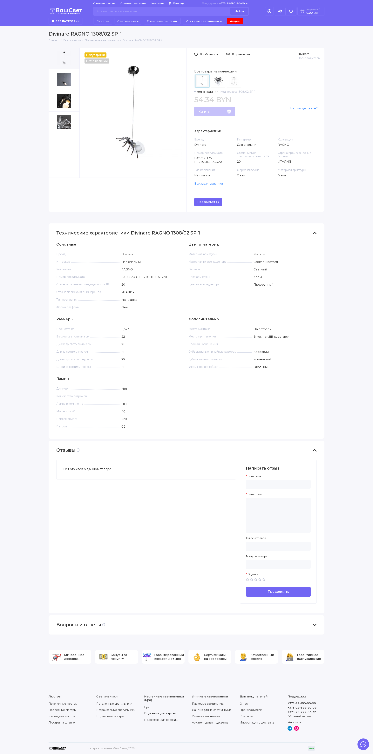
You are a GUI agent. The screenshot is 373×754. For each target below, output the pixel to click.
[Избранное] (291, 11)
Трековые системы (162, 21)
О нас (244, 703)
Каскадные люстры (62, 716)
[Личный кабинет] (269, 11)
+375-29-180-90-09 (223, 3)
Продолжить (278, 592)
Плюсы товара (256, 538)
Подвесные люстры (62, 710)
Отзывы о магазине (133, 3)
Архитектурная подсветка (210, 722)
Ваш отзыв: (255, 494)
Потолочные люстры (63, 703)
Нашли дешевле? (304, 108)
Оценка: (253, 574)
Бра (147, 707)
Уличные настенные (206, 716)
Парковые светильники (208, 703)
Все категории (67, 21)
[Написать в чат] (363, 744)
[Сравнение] (280, 11)
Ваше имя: (255, 476)
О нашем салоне (104, 3)
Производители (251, 710)
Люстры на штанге (62, 722)
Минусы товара (257, 556)
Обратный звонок (299, 716)
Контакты (157, 3)
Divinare (303, 54)
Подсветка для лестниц (161, 720)
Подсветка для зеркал (160, 713)
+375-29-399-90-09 (302, 707)
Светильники (128, 21)
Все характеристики (208, 183)
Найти (239, 11)
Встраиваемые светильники (115, 710)
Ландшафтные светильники (211, 710)
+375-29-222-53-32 (302, 712)
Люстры (102, 21)
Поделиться (206, 202)
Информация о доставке (257, 722)
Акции (235, 21)
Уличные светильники (204, 21)
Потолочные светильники (114, 703)
